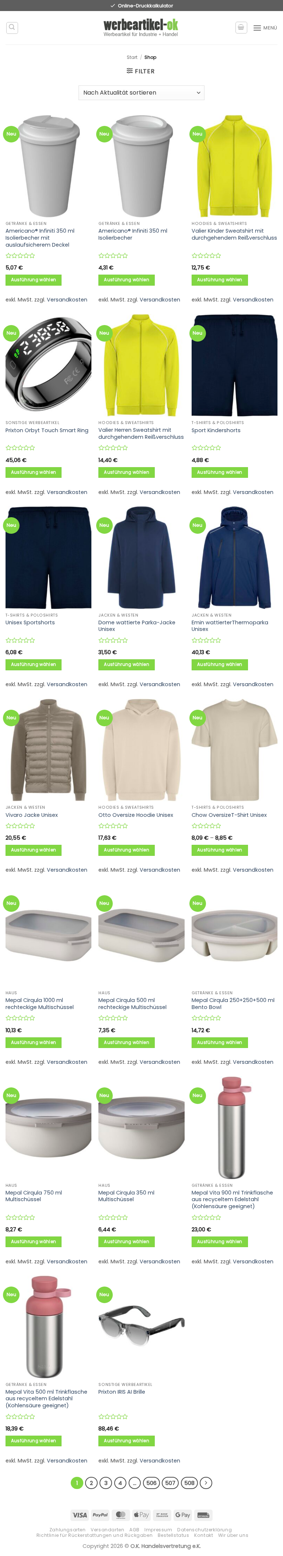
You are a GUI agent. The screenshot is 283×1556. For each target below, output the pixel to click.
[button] (12, 28)
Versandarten (107, 1530)
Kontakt (203, 1535)
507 (170, 1483)
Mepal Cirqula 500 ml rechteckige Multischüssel (132, 1003)
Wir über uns (233, 1535)
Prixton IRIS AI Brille (121, 1392)
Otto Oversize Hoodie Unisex (135, 815)
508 (189, 1483)
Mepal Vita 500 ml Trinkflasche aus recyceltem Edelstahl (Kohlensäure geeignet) (46, 1399)
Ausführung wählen (33, 280)
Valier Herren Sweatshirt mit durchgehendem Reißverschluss (141, 433)
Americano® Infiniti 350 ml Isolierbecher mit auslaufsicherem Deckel (40, 237)
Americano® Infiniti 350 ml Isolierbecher (132, 234)
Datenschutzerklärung (204, 1530)
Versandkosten (67, 299)
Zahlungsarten (67, 1530)
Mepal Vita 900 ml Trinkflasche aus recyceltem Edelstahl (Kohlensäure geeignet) (232, 1199)
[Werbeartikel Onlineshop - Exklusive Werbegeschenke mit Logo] (141, 28)
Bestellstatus (173, 1535)
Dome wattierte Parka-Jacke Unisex (136, 626)
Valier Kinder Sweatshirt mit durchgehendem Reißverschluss (234, 234)
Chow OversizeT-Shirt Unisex (229, 815)
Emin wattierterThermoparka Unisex (230, 626)
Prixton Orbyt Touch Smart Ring (47, 430)
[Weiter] (206, 1483)
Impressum (158, 1530)
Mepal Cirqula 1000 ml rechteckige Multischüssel (40, 1003)
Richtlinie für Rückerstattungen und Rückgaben (94, 1535)
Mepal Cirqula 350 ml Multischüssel (126, 1196)
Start (132, 57)
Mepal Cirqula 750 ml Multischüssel (34, 1196)
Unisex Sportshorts (30, 622)
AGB (134, 1530)
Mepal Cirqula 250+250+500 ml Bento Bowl (233, 1003)
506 (151, 1483)
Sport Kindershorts (216, 430)
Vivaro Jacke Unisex (32, 815)
